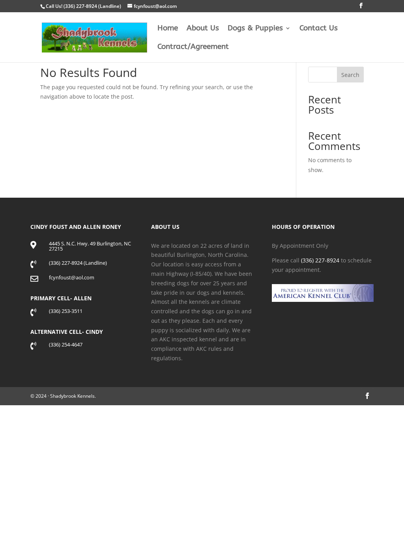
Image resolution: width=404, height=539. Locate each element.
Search (350, 75)
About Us (203, 28)
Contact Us (318, 28)
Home (167, 28)
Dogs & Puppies (255, 28)
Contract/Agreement (193, 47)
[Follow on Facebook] (367, 395)
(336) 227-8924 (320, 260)
